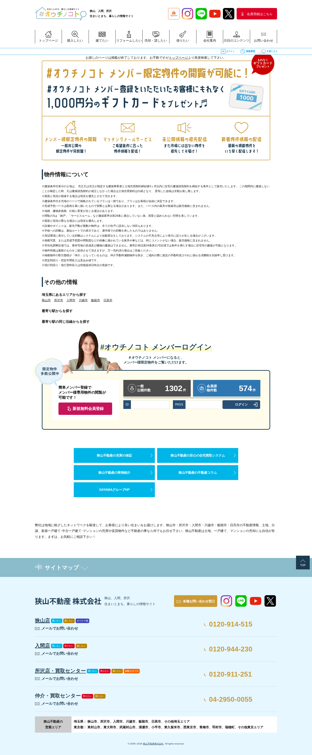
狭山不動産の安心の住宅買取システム (198, 455)
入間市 (70, 300)
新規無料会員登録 (88, 408)
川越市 (83, 300)
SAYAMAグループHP (114, 489)
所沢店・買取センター (60, 671)
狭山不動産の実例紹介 (114, 472)
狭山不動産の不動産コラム (198, 472)
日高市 (107, 300)
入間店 (42, 645)
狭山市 (46, 300)
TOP (303, 565)
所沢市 (58, 300)
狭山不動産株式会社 (153, 743)
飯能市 (95, 300)
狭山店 (42, 620)
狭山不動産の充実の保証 (114, 455)
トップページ (178, 57)
